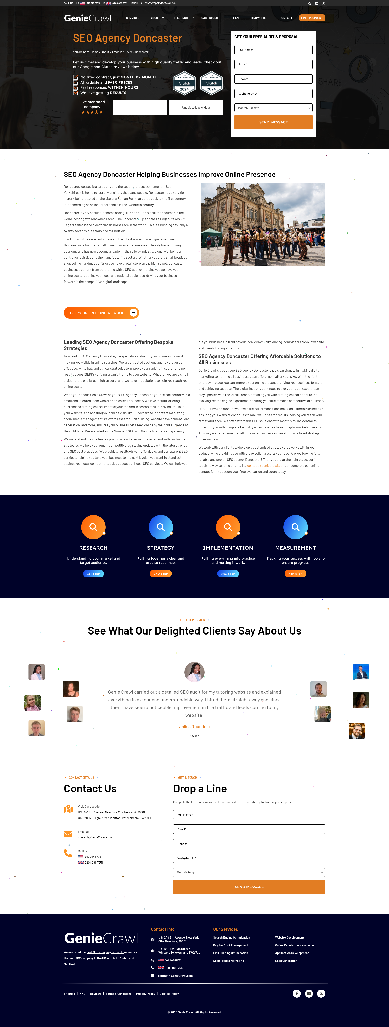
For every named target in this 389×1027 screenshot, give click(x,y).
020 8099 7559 (174, 968)
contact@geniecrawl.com (161, 3)
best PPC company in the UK (87, 958)
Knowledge (259, 18)
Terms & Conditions (118, 993)
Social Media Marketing (228, 960)
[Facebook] (309, 3)
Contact (286, 18)
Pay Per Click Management (230, 945)
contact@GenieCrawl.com (95, 837)
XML (82, 993)
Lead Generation (286, 960)
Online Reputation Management (296, 945)
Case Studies (210, 18)
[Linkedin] (316, 3)
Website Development (289, 937)
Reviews (95, 993)
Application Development (292, 953)
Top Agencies (180, 18)
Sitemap (69, 993)
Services (132, 18)
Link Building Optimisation (230, 953)
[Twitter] (323, 3)
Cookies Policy (169, 993)
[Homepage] (88, 23)
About (155, 18)
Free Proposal (312, 18)
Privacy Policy (145, 993)
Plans (236, 18)
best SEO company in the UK (105, 952)
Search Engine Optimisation (231, 937)
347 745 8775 (173, 960)
